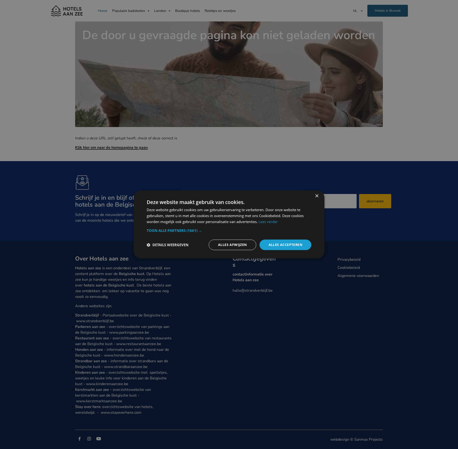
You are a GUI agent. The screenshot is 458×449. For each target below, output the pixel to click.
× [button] (316, 196)
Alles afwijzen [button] (232, 244)
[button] (229, 230)
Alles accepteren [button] (285, 244)
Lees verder (268, 221)
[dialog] (229, 224)
